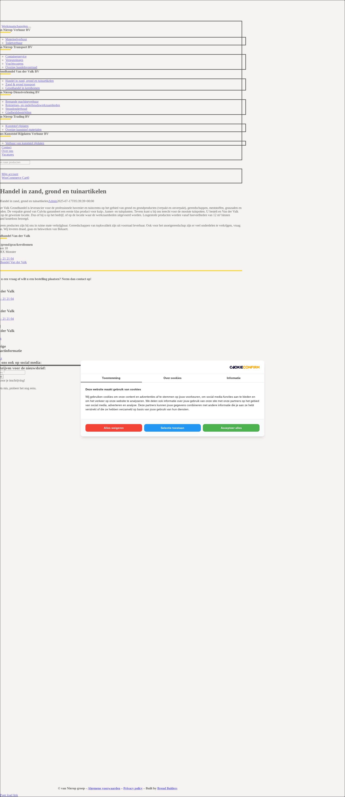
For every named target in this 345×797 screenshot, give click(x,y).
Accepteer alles (231, 427)
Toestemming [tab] (111, 378)
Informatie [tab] (234, 378)
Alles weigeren (114, 427)
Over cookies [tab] (172, 378)
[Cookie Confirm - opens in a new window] (245, 367)
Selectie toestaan (172, 427)
